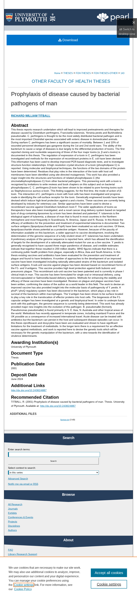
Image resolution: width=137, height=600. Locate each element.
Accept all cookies (109, 573)
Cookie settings (24, 584)
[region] (68, 578)
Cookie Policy (23, 589)
